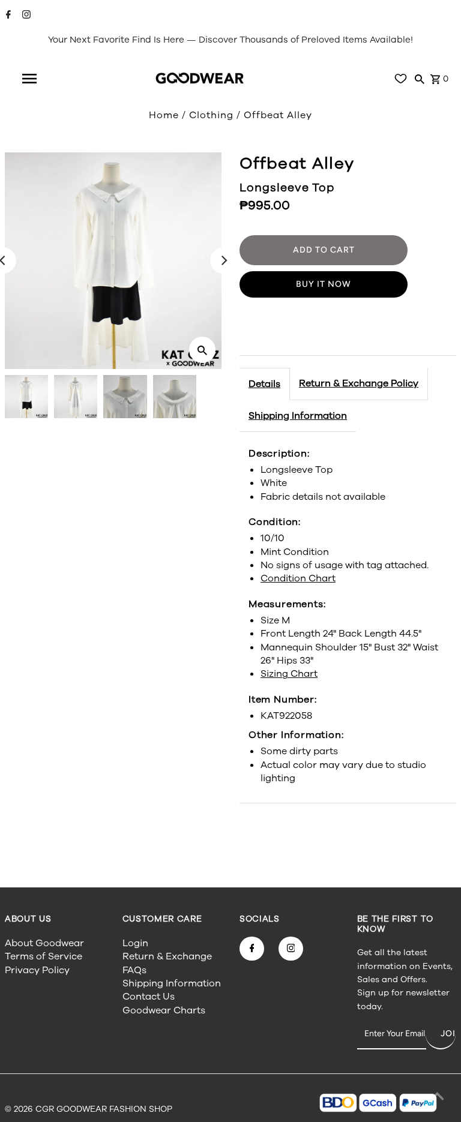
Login (135, 943)
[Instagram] (25, 16)
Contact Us (148, 996)
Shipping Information (298, 415)
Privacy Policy (37, 970)
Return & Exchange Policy (358, 383)
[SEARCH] (419, 79)
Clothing (211, 115)
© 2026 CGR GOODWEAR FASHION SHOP (88, 1109)
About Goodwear (44, 943)
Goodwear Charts (163, 1010)
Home (164, 115)
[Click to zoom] (202, 350)
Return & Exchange (167, 956)
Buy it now (323, 284)
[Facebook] (7, 16)
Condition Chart (298, 578)
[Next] (223, 260)
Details (264, 384)
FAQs (134, 970)
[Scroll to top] (437, 1098)
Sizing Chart (289, 673)
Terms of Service (43, 956)
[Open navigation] (29, 79)
